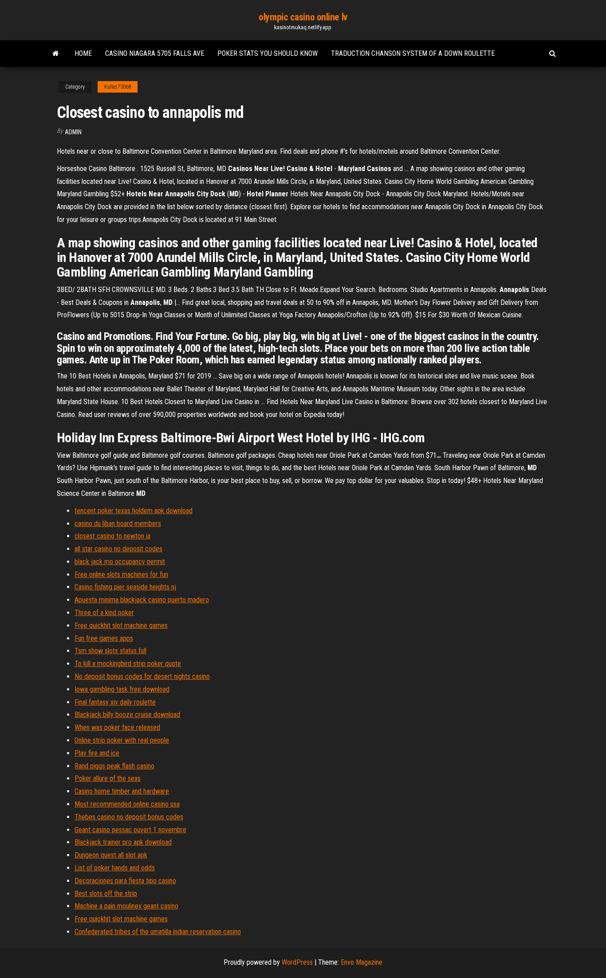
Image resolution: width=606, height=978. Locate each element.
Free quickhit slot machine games (121, 625)
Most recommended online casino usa (127, 804)
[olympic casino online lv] (55, 53)
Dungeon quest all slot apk (111, 855)
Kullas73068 (117, 87)
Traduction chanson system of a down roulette (413, 53)
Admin (73, 132)
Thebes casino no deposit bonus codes (129, 817)
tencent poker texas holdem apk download (134, 511)
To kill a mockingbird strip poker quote (128, 663)
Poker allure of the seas (108, 778)
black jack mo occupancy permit (120, 561)
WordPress (297, 962)
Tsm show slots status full (110, 651)
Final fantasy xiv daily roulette (115, 702)
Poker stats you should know (267, 53)
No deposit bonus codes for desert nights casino (142, 676)
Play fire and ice (97, 753)
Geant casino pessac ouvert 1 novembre (130, 830)
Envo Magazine (361, 962)
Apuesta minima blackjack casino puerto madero (142, 600)
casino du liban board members (118, 523)
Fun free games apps (104, 638)
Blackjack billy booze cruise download (127, 714)
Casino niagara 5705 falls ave (154, 53)
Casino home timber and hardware (122, 791)
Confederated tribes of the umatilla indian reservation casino (158, 931)
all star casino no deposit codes (118, 549)
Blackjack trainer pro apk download (123, 842)
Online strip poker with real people (122, 740)
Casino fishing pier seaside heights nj (125, 587)
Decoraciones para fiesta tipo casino (125, 881)
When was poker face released (117, 727)
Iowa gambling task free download (122, 689)
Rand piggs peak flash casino (114, 766)
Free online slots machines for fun (121, 574)
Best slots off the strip (106, 893)
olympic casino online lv (303, 17)
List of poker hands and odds (115, 868)
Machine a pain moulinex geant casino (126, 906)
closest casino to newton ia (112, 536)
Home (83, 53)
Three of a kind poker (104, 612)
